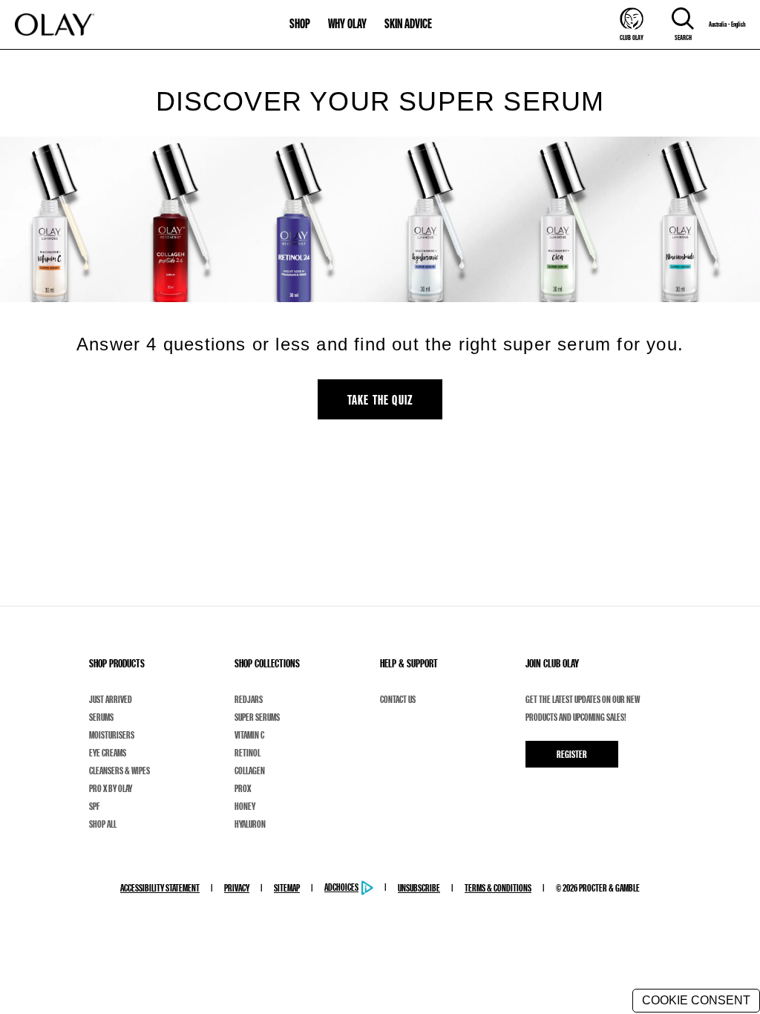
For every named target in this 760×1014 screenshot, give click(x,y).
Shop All (103, 824)
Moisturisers (111, 735)
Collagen (250, 770)
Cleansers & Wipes (119, 770)
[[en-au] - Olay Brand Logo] (54, 24)
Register (572, 754)
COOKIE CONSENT (696, 1000)
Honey (245, 806)
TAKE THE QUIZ (380, 399)
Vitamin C (249, 735)
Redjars (249, 699)
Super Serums (257, 717)
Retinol (248, 752)
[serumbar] (380, 219)
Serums (101, 717)
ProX (243, 788)
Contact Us (398, 699)
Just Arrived (110, 699)
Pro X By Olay (110, 788)
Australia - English (727, 24)
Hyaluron (250, 824)
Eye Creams (107, 752)
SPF (94, 806)
